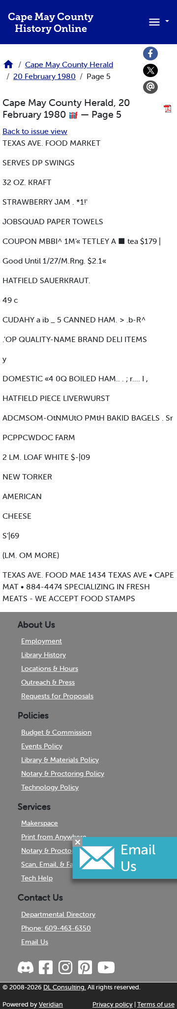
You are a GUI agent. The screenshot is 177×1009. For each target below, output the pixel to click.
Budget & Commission (56, 732)
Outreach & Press (48, 682)
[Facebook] (150, 53)
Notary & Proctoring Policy (62, 773)
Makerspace (39, 823)
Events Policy (41, 746)
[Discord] (26, 968)
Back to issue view (34, 131)
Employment (41, 641)
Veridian (51, 1004)
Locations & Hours (49, 668)
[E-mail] (150, 87)
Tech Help (37, 878)
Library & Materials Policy (60, 759)
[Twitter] (150, 71)
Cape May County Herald (69, 64)
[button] (157, 21)
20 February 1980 (44, 76)
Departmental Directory (58, 914)
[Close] (78, 842)
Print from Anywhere (54, 836)
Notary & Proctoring (52, 850)
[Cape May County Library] (8, 67)
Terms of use (156, 1004)
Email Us (34, 941)
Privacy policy (112, 1004)
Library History (43, 654)
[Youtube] (106, 968)
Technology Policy (50, 787)
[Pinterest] (84, 968)
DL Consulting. (64, 987)
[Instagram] (65, 968)
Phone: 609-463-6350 (56, 928)
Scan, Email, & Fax (49, 864)
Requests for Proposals (57, 695)
